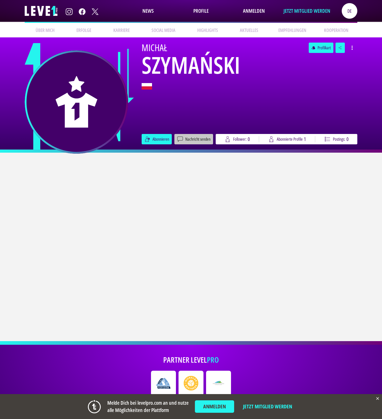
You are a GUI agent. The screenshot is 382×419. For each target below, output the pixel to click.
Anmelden (254, 10)
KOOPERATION (336, 30)
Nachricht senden (197, 139)
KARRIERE (121, 30)
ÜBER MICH (45, 30)
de (349, 11)
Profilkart (321, 48)
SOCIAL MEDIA (163, 30)
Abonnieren (161, 139)
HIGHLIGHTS (207, 30)
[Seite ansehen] (76, 102)
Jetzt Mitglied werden (307, 10)
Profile (201, 10)
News (148, 10)
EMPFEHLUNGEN (292, 30)
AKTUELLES (249, 30)
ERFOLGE (83, 30)
